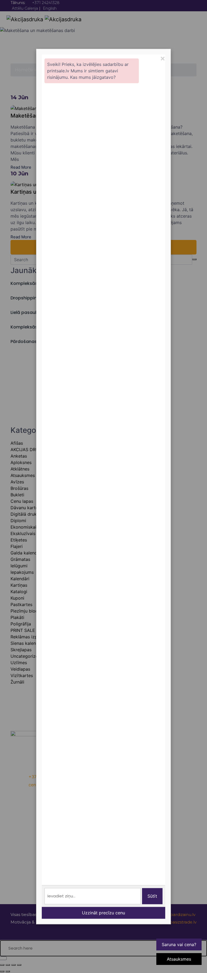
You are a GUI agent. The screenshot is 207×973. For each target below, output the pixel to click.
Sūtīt (152, 896)
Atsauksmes (179, 959)
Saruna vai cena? (179, 944)
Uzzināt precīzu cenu (103, 912)
